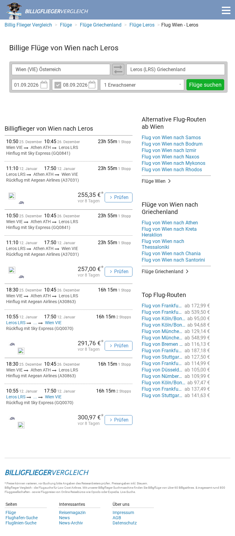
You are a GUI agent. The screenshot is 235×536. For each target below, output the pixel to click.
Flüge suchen (205, 84)
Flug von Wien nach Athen (170, 223)
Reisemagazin (72, 512)
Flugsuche (46, 487)
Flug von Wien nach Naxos (170, 157)
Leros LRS (16, 322)
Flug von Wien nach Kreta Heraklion (169, 232)
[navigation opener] (226, 10)
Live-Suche (127, 492)
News (64, 517)
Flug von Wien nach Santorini (173, 260)
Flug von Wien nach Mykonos (173, 163)
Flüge (11, 512)
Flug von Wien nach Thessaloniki (163, 244)
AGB (117, 517)
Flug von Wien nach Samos (171, 137)
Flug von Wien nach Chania (171, 253)
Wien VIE (53, 322)
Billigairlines (186, 487)
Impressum (123, 512)
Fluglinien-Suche (21, 522)
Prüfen (121, 197)
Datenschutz (125, 522)
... (35, 322)
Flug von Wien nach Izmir (169, 150)
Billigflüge (154, 487)
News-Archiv (71, 522)
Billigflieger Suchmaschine (115, 487)
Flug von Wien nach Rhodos (172, 169)
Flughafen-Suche (22, 517)
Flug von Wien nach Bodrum (172, 144)
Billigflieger (12, 487)
